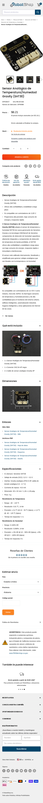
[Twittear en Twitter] (34, 166)
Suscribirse (21, 749)
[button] (41, 79)
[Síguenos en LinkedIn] (30, 770)
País (4, 577)
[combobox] (18, 12)
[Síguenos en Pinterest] (17, 770)
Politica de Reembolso (10, 622)
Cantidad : (6, 148)
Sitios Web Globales (8, 759)
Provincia (5, 587)
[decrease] (13, 148)
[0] (38, 4)
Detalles (6, 185)
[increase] (27, 148)
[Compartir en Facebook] (26, 166)
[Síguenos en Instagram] (12, 770)
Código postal (7, 598)
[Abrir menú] (3, 5)
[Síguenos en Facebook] (4, 770)
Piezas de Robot (17, 19)
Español (28, 759)
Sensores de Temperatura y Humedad (11, 22)
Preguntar (27, 185)
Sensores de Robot (30, 19)
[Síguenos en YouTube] (21, 770)
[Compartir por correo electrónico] (39, 166)
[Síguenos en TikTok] (25, 770)
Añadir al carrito (21, 157)
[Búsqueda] (38, 12)
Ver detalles (16, 185)
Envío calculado (17, 123)
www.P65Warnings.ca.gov (18, 653)
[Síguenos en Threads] (34, 770)
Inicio (2, 19)
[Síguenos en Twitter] (8, 770)
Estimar (8, 612)
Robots (9, 19)
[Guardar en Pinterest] (30, 166)
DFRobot (6, 102)
